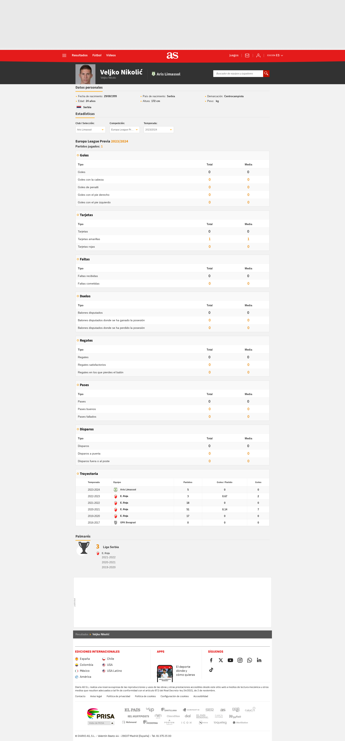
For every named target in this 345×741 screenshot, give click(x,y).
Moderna (129, 722)
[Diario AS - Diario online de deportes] (172, 55)
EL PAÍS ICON (169, 722)
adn (235, 709)
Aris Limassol (84, 129)
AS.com (223, 709)
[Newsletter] (247, 55)
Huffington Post (138, 716)
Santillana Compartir (191, 709)
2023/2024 (151, 129)
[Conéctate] (258, 55)
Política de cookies (145, 696)
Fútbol (96, 55)
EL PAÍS (132, 709)
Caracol (250, 709)
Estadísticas (85, 113)
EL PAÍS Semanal (201, 716)
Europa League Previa (123, 129)
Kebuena (232, 716)
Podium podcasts (150, 722)
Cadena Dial (187, 716)
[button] (101, 723)
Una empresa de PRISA (100, 714)
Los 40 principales (150, 709)
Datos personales (89, 87)
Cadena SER (210, 709)
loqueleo (203, 722)
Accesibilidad (200, 696)
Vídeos (111, 55)
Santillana (168, 709)
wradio (159, 716)
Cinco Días (172, 716)
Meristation (220, 722)
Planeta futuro (215, 716)
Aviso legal (96, 696)
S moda (186, 722)
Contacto (80, 696)
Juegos (233, 55)
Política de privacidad (118, 696)
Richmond (249, 716)
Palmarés (82, 536)
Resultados (80, 55)
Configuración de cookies (175, 696)
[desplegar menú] (64, 55)
